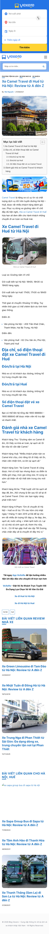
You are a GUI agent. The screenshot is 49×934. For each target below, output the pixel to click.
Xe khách (36, 76)
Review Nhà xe (25, 76)
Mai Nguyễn (9, 92)
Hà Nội (5, 612)
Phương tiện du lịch (10, 76)
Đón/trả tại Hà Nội (17, 157)
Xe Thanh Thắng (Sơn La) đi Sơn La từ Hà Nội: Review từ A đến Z (23, 896)
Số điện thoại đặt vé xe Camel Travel (25, 164)
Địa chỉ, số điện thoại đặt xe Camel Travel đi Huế (22, 151)
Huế (12, 612)
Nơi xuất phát (15, 14)
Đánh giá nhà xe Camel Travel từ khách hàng (24, 169)
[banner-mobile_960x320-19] (24, 184)
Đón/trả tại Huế (16, 160)
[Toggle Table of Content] (41, 142)
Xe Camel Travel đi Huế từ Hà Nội (21, 146)
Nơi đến (12, 22)
